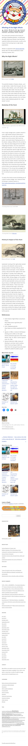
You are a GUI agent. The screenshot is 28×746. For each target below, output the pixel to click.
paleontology (5, 722)
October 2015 (5, 620)
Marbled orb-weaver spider (14, 402)
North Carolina (5, 692)
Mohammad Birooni (6, 605)
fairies (9, 715)
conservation (16, 31)
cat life (13, 712)
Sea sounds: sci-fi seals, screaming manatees (13, 366)
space (5, 724)
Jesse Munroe (5, 600)
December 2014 (5, 627)
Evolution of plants (5, 402)
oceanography (15, 721)
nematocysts (22, 720)
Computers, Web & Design (8, 685)
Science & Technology (7, 696)
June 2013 (4, 655)
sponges (8, 724)
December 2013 (5, 648)
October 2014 (5, 631)
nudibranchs (9, 721)
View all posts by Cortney (8, 428)
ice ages (19, 717)
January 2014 (5, 646)
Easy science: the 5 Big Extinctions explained (20, 439)
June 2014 (4, 639)
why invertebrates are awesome (11, 725)
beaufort (10, 711)
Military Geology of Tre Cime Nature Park (11, 550)
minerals (16, 720)
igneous (23, 717)
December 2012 (5, 659)
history (15, 717)
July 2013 (4, 654)
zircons (8, 726)
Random (4, 694)
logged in (11, 503)
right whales (11, 32)
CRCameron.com (9, 426)
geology (6, 717)
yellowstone (4, 726)
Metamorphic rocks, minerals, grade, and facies (12, 576)
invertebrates (5, 719)
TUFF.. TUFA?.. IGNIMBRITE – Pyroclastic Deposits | (13, 585)
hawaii (11, 717)
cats (16, 712)
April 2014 (4, 642)
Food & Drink (5, 690)
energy (15, 714)
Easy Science (7, 714)
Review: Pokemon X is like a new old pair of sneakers (8, 439)
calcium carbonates (7, 712)
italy (9, 719)
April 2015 (4, 626)
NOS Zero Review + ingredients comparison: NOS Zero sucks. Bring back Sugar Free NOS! (14, 601)
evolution (4, 715)
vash (16, 724)
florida (21, 715)
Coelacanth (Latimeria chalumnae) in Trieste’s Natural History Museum (5, 385)
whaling (21, 32)
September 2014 (5, 633)
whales (16, 32)
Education (4, 687)
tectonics (12, 724)
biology (11, 31)
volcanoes (20, 724)
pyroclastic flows (21, 722)
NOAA (12, 79)
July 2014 (4, 637)
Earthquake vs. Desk (6, 538)
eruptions (19, 714)
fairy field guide (15, 715)
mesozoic (12, 720)
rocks (3, 724)
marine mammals (6, 720)
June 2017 (4, 618)
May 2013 (4, 657)
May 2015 (4, 624)
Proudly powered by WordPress (8, 743)
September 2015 (5, 622)
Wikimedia (14, 233)
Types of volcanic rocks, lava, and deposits (11, 570)
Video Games (5, 700)
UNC (14, 259)
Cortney (6, 30)
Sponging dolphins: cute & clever (5, 365)
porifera (16, 722)
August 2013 (5, 652)
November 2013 (5, 650)
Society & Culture (6, 698)
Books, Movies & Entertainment (9, 683)
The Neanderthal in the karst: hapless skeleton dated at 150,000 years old (14, 385)
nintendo (4, 721)
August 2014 (5, 635)
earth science (20, 712)
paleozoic (11, 722)
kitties (11, 719)
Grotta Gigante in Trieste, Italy (9, 548)
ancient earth (5, 711)
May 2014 (4, 640)
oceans (20, 721)
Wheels (3, 702)
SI (7, 127)
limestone (16, 719)
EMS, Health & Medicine (7, 688)
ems (13, 714)
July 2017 (4, 616)
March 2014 (4, 644)
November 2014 (5, 629)
